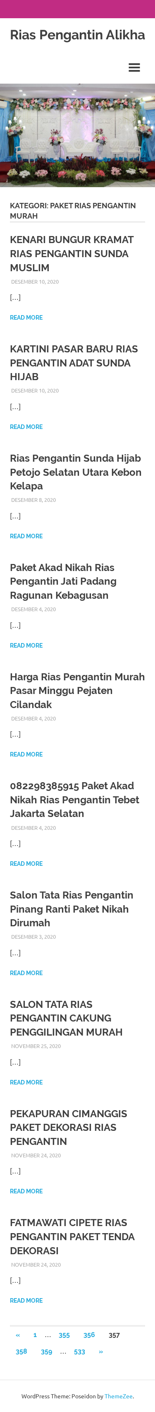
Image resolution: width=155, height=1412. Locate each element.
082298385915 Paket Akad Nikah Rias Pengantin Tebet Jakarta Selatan (74, 799)
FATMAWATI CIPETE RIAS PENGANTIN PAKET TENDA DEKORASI (72, 1236)
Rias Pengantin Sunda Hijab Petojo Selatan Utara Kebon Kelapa (76, 472)
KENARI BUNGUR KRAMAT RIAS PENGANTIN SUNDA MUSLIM (72, 253)
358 (21, 1351)
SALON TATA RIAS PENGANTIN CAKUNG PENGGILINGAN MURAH (66, 1018)
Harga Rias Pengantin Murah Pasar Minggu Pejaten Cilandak (77, 691)
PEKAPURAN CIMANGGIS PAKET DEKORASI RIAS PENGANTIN (68, 1127)
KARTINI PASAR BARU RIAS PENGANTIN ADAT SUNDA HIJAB (74, 363)
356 (89, 1335)
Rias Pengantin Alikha (77, 34)
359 (46, 1351)
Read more (26, 317)
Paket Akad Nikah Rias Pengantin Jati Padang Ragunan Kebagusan (63, 581)
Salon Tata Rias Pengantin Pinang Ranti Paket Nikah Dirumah (72, 909)
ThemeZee (119, 1396)
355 (64, 1335)
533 (79, 1351)
